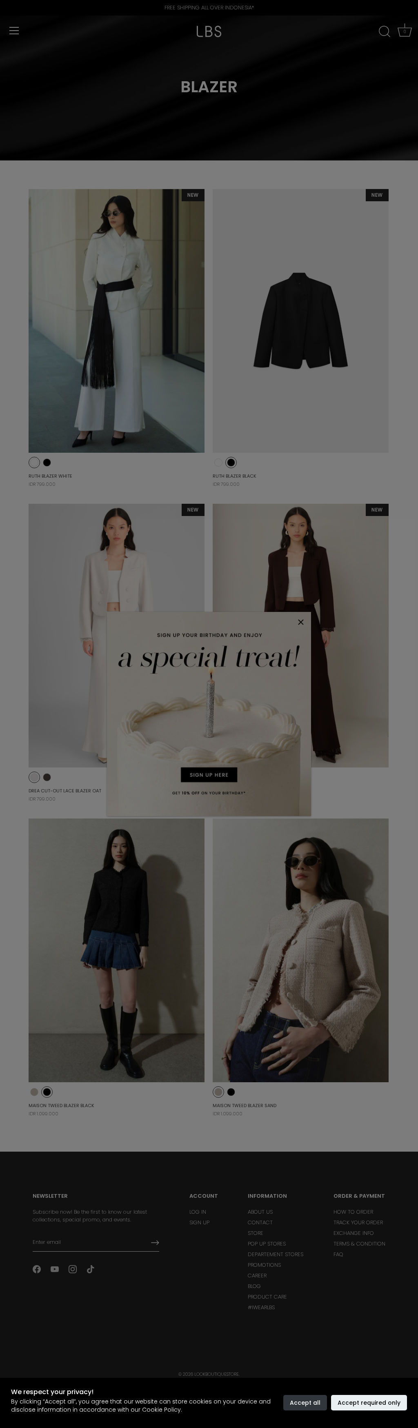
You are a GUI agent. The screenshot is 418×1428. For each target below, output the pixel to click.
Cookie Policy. (162, 1410)
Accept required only (369, 1403)
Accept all (305, 1403)
